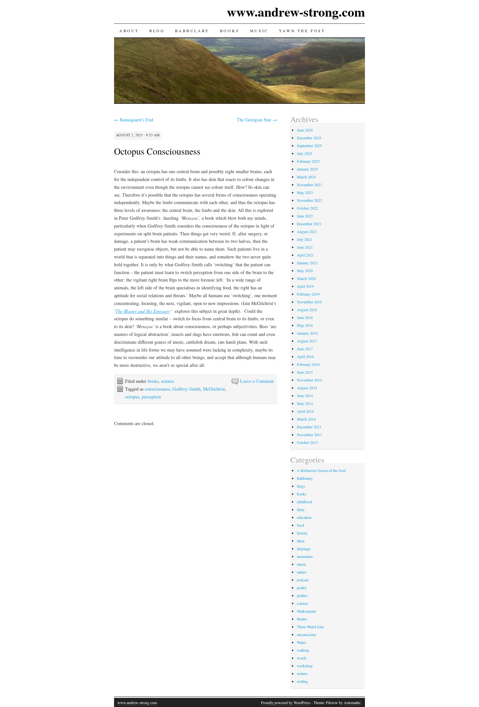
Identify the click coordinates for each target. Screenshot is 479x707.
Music (259, 30)
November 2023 (309, 184)
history (302, 532)
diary (301, 509)
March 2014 (306, 419)
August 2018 (307, 309)
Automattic (352, 702)
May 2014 (305, 403)
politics (302, 595)
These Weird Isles (310, 626)
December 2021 (309, 223)
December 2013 (309, 426)
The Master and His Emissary (143, 311)
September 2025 (309, 145)
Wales (301, 642)
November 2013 (309, 434)
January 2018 (307, 333)
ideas (301, 540)
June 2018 (305, 317)
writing (302, 681)
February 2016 (308, 364)
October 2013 (307, 442)
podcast (303, 579)
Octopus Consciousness (157, 151)
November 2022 (309, 200)
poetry (302, 587)
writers (302, 673)
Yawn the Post (302, 30)
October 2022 (307, 208)
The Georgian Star (257, 120)
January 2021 (307, 262)
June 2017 (305, 348)
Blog (157, 30)
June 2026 (305, 129)
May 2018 (305, 325)
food (300, 525)
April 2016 (305, 356)
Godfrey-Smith (186, 389)
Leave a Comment (257, 381)
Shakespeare (306, 611)
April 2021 (305, 254)
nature (301, 572)
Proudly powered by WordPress (286, 702)
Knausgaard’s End (133, 120)
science (167, 381)
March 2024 (306, 176)
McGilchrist (214, 389)
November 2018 (309, 301)
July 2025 (304, 153)
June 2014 (305, 395)
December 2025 (309, 137)
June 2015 (305, 372)
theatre (302, 618)
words (302, 657)
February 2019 (308, 294)
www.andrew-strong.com (296, 11)
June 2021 (305, 247)
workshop (304, 665)
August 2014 (307, 387)
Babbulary (192, 30)
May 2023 (305, 192)
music (301, 564)
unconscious (306, 634)
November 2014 (309, 379)
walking (303, 650)
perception (151, 397)
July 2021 (304, 239)
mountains (305, 556)
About (129, 30)
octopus (132, 397)
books (153, 381)
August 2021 (307, 231)
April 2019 (305, 286)
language (304, 548)
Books (230, 30)
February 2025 (308, 161)
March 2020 (306, 278)
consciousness (157, 389)
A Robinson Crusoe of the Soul (321, 470)
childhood (304, 501)
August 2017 (307, 340)
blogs (301, 486)
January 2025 (307, 169)
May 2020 (305, 270)
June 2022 (305, 215)
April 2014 (305, 411)
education (304, 517)
